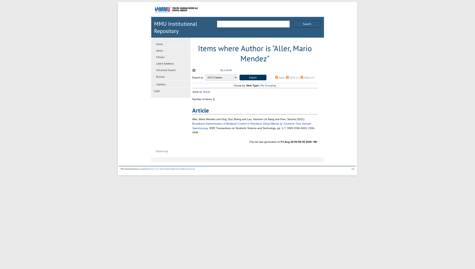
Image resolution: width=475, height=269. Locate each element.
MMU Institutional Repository (175, 27)
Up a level (226, 70)
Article (206, 91)
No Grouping (268, 85)
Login (157, 91)
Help (352, 169)
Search (307, 24)
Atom (282, 77)
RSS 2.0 (309, 77)
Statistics (161, 84)
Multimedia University (188, 169)
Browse (160, 76)
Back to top (162, 151)
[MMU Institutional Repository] (176, 16)
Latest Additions (165, 63)
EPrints (150, 169)
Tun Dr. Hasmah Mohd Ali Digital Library (167, 169)
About (159, 50)
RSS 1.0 (294, 77)
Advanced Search (166, 70)
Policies (160, 57)
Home (159, 44)
